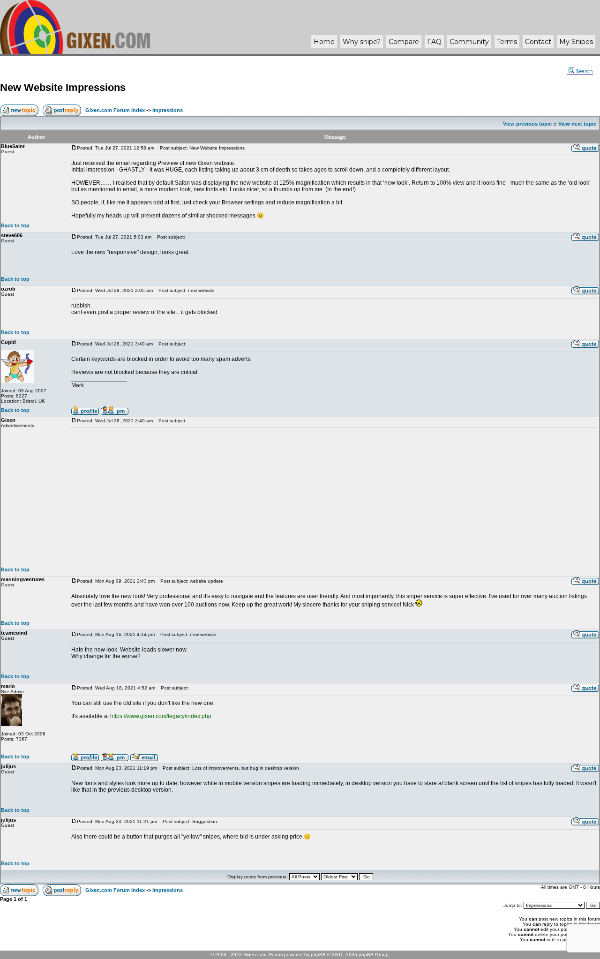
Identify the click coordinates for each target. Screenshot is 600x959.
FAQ (434, 41)
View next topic (577, 124)
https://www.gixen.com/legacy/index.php (160, 716)
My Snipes (576, 41)
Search (584, 71)
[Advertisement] (335, 497)
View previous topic (527, 124)
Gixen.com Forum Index (115, 110)
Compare (404, 41)
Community (469, 41)
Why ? (362, 41)
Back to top (15, 225)
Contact (538, 41)
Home (324, 41)
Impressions (167, 110)
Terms (507, 41)
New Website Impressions (63, 87)
